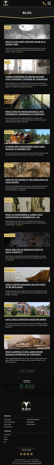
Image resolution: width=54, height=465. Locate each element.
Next (31, 371)
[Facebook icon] (25, 454)
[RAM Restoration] (5, 3)
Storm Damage (7, 424)
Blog (5, 441)
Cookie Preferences (36, 461)
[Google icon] (21, 454)
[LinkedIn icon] (31, 454)
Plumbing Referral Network (33, 419)
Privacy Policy (26, 461)
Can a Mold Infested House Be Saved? (26, 319)
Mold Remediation (31, 424)
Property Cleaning (8, 426)
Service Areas (7, 434)
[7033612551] (44, 3)
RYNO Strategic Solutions (35, 463)
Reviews (6, 439)
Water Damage (7, 419)
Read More (19, 52)
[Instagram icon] (28, 454)
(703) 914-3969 (26, 450)
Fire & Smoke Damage (9, 422)
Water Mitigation (30, 422)
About (5, 437)
